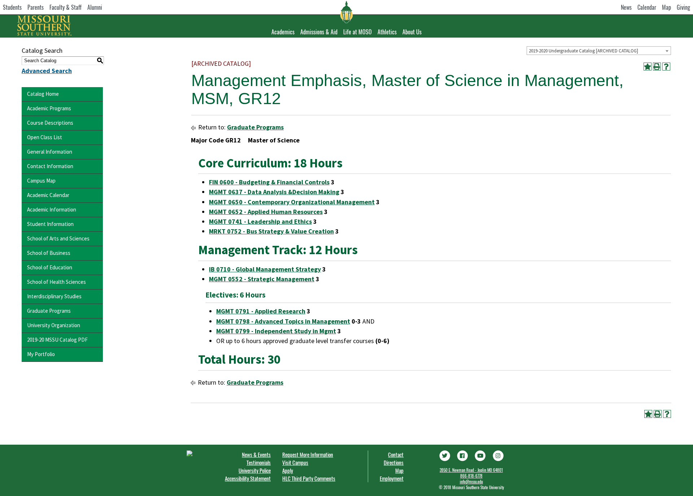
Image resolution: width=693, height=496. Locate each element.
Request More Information (307, 454)
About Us (412, 31)
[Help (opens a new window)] (666, 66)
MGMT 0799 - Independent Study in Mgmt (276, 331)
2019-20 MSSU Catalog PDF (57, 339)
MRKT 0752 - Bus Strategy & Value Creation (271, 231)
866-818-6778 (471, 476)
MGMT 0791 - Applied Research (260, 311)
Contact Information (50, 166)
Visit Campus (295, 462)
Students (12, 7)
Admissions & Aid (318, 31)
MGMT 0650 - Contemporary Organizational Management (292, 202)
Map (666, 7)
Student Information (50, 224)
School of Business (48, 252)
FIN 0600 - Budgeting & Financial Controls (269, 182)
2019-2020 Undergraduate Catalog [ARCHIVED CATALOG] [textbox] (583, 51)
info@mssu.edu (471, 481)
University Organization (53, 325)
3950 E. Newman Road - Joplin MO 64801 (471, 470)
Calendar (646, 7)
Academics (283, 31)
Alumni (94, 7)
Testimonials (259, 462)
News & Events (256, 454)
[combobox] (599, 50)
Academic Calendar (48, 195)
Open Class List (44, 137)
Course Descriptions (50, 122)
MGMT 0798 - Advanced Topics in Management (283, 321)
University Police (255, 470)
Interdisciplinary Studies (54, 296)
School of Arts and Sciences (58, 238)
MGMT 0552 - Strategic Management (261, 279)
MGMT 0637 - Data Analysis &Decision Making (274, 192)
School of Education (49, 267)
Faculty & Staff (65, 7)
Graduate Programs (49, 310)
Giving (683, 7)
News (626, 7)
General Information (49, 151)
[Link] (444, 455)
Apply (287, 470)
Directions (394, 462)
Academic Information (51, 209)
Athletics (387, 31)
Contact (396, 454)
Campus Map (41, 180)
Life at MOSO (357, 31)
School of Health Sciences (56, 281)
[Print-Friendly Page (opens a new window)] (657, 66)
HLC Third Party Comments (308, 478)
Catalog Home (43, 93)
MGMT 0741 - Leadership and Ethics (260, 221)
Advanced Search (47, 71)
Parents (35, 7)
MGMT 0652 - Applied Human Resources (266, 212)
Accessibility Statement (248, 478)
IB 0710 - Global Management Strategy (265, 269)
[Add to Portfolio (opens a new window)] (647, 66)
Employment (392, 478)
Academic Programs (49, 108)
